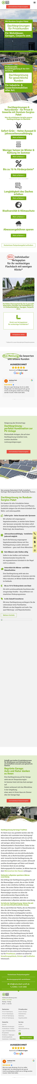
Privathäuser (10, 954)
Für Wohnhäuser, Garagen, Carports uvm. (18, 34)
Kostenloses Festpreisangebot (18, 975)
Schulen (20, 956)
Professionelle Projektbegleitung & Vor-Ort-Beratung (17, 69)
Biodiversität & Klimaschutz (18, 210)
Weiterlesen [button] (27, 395)
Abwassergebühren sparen (18, 229)
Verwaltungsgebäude (8, 956)
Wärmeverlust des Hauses (13, 871)
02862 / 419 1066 (7, 999)
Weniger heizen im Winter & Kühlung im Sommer (18, 151)
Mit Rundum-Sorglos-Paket (16, 21)
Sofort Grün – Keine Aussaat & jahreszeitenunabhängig (18, 132)
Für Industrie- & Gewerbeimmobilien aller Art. (16, 88)
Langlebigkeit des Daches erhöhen (18, 193)
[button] (34, 2)
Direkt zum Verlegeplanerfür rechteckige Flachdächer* (18, 323)
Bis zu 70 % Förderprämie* (18, 169)
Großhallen (31, 956)
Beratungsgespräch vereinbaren (18, 979)
